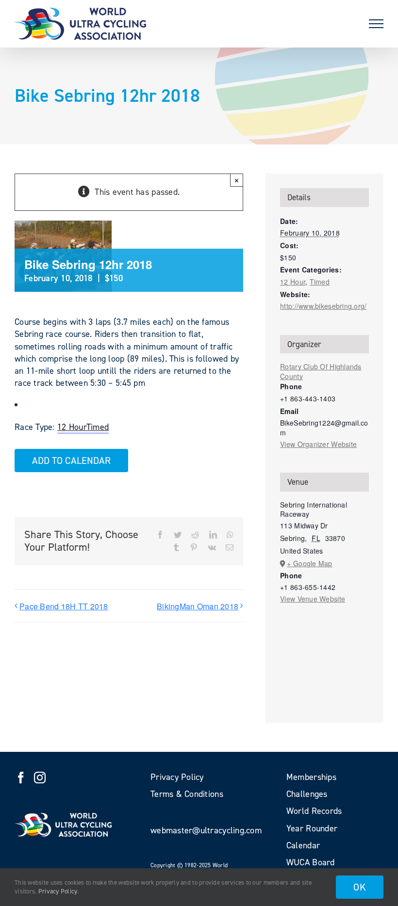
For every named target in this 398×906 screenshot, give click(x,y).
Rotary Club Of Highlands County (320, 371)
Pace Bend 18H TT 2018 (63, 606)
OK (359, 887)
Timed (97, 427)
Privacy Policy (58, 891)
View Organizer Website (318, 444)
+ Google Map (309, 563)
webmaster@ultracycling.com (206, 830)
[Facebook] (21, 777)
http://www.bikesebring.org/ (323, 306)
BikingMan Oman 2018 (197, 606)
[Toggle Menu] (376, 23)
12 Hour (71, 427)
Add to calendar (71, 460)
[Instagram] (39, 777)
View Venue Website (312, 599)
